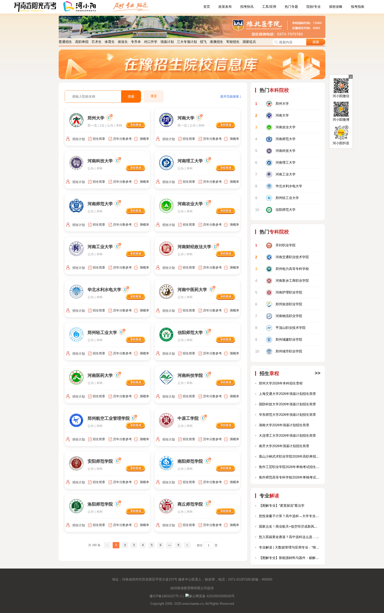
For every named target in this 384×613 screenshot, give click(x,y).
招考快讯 (247, 6)
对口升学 (150, 42)
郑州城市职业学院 (278, 351)
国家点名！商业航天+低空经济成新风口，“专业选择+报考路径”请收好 (289, 526)
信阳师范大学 (275, 210)
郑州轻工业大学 (277, 198)
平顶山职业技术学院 (280, 328)
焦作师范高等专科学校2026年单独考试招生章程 (289, 477)
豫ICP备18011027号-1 (166, 596)
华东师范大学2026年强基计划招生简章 (287, 414)
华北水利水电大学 (278, 186)
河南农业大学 (275, 127)
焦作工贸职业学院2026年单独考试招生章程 (289, 467)
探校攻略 (335, 6)
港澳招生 (216, 42)
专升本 (136, 42)
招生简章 (99, 139)
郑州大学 (272, 104)
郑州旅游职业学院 (278, 304)
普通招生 (65, 42)
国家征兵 (249, 42)
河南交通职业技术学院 (282, 257)
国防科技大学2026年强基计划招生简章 (287, 404)
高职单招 (81, 42)
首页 (206, 6)
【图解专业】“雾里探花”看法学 (281, 505)
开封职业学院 (275, 245)
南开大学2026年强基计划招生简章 (284, 446)
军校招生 (233, 42)
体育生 (110, 42)
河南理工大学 (275, 163)
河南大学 (272, 115)
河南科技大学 (275, 151)
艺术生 (97, 42)
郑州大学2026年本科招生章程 (281, 383)
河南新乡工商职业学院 (282, 281)
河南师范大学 (275, 139)
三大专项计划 (187, 42)
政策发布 (225, 6)
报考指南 (357, 6)
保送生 (123, 42)
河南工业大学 (275, 174)
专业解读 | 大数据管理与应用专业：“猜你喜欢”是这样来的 (289, 547)
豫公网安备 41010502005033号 (212, 596)
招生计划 (78, 139)
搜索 (315, 42)
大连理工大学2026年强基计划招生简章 (287, 435)
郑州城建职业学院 (278, 340)
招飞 (203, 42)
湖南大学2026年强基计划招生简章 (284, 425)
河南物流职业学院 (278, 316)
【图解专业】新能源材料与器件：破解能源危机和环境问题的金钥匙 (289, 558)
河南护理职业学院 (278, 292)
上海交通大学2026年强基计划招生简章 (287, 394)
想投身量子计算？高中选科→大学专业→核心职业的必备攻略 (289, 516)
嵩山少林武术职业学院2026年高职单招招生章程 (289, 456)
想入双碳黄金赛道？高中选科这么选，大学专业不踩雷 (289, 537)
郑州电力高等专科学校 (282, 269)
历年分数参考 (122, 139)
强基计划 (167, 42)
